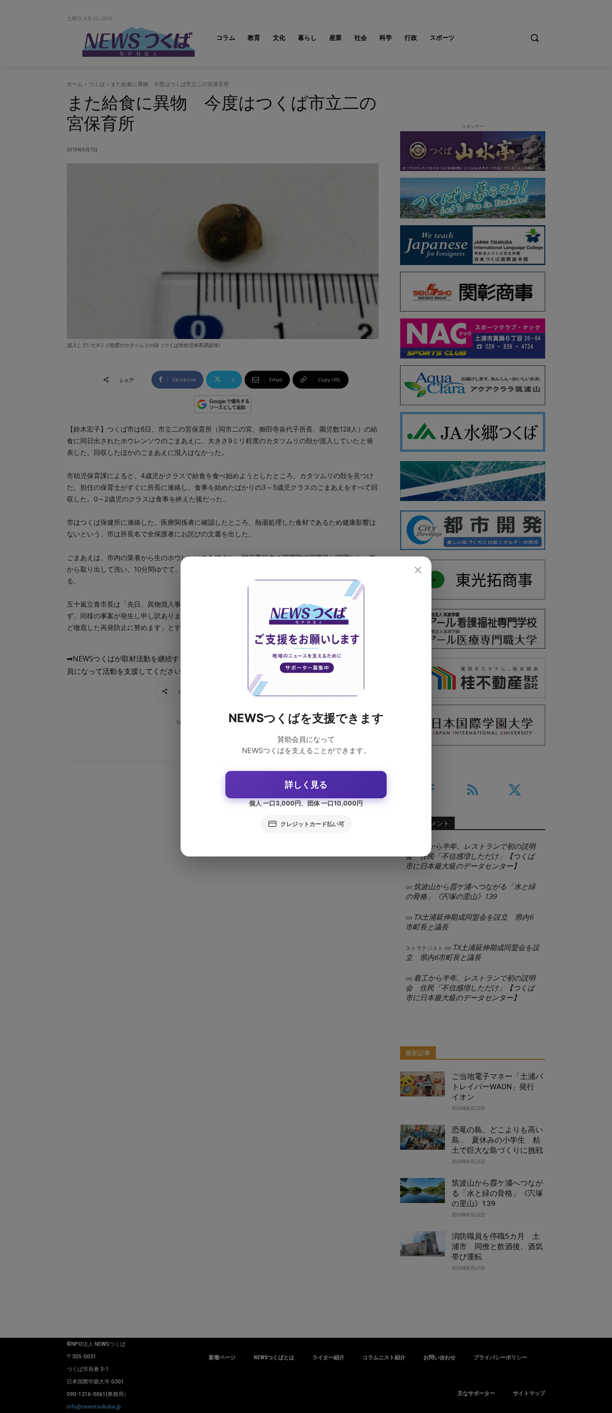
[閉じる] (418, 570)
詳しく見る (306, 784)
